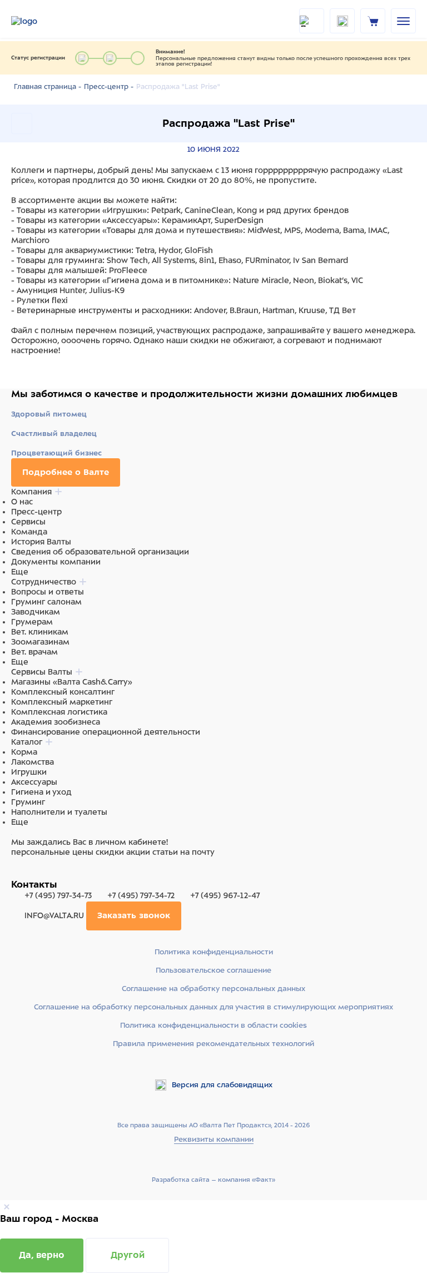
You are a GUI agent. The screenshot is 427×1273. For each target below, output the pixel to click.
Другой (128, 1255)
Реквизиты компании (214, 1139)
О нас (22, 501)
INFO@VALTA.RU (54, 915)
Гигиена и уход (41, 791)
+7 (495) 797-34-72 (141, 895)
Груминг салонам (46, 601)
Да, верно (41, 1255)
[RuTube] (17, 873)
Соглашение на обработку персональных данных (213, 988)
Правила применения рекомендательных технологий (213, 1043)
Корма (24, 751)
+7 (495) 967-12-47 (224, 895)
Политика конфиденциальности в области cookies (213, 1025)
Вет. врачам (34, 651)
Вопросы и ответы (47, 591)
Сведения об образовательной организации (100, 551)
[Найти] (311, 20)
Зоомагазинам (40, 641)
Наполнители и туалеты (59, 812)
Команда (29, 531)
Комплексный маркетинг (61, 701)
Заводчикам (35, 611)
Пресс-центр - (108, 87)
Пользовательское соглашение (213, 970)
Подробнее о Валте (65, 472)
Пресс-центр (36, 511)
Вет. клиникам (39, 631)
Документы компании (56, 561)
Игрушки (29, 771)
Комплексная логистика (59, 711)
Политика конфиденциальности (214, 952)
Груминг (28, 802)
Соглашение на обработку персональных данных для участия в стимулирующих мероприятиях (213, 1007)
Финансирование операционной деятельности (105, 731)
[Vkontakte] (43, 873)
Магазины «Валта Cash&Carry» (71, 681)
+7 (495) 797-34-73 (58, 895)
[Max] (31, 873)
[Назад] (21, 123)
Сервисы (28, 521)
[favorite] (342, 20)
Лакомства (32, 761)
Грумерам (32, 621)
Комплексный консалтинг (63, 691)
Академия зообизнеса (55, 721)
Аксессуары (34, 781)
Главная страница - (47, 87)
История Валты (41, 541)
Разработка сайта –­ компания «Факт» (213, 1179)
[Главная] (39, 21)
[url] (373, 20)
